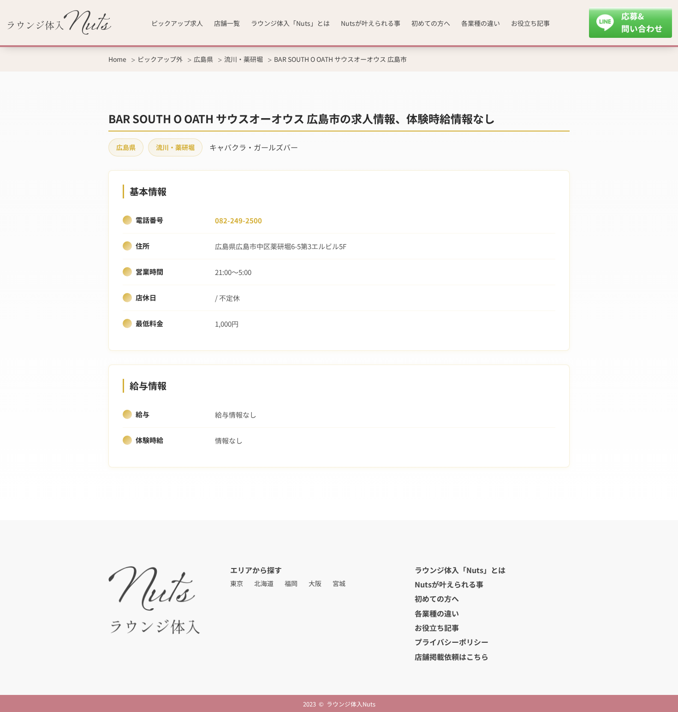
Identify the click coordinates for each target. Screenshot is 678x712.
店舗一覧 (227, 23)
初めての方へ (430, 23)
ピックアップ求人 (177, 23)
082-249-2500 (238, 220)
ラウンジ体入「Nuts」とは (290, 23)
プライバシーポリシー (451, 641)
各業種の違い (480, 23)
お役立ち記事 (530, 23)
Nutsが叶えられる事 (370, 23)
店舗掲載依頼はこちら (451, 656)
